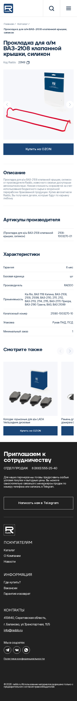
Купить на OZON (38, 149)
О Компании (12, 556)
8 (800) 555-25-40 (44, 468)
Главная (9, 24)
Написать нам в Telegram (38, 503)
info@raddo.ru (13, 630)
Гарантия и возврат (17, 593)
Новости (10, 561)
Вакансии (10, 588)
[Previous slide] (7, 104)
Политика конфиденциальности (24, 658)
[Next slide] (70, 104)
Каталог (22, 24)
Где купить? (12, 582)
